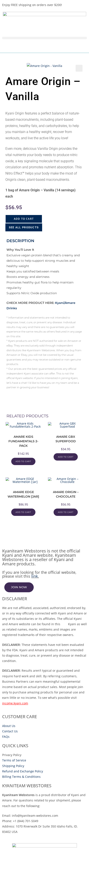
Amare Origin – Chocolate (66, 494)
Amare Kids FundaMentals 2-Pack (23, 441)
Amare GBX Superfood (66, 439)
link (34, 576)
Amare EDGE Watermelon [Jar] (23, 494)
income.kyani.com (15, 703)
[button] (44, 38)
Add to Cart (24, 219)
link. (64, 624)
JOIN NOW (19, 587)
